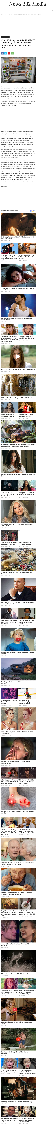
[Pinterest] (9, 53)
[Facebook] (2, 53)
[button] (52, 11)
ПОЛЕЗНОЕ (14, 10)
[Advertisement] (27, 26)
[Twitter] (5, 53)
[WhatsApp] (12, 53)
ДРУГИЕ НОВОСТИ (25, 10)
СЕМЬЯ (18, 10)
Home (2, 14)
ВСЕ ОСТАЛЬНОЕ (33, 10)
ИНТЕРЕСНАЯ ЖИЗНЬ (6, 10)
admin (3, 49)
